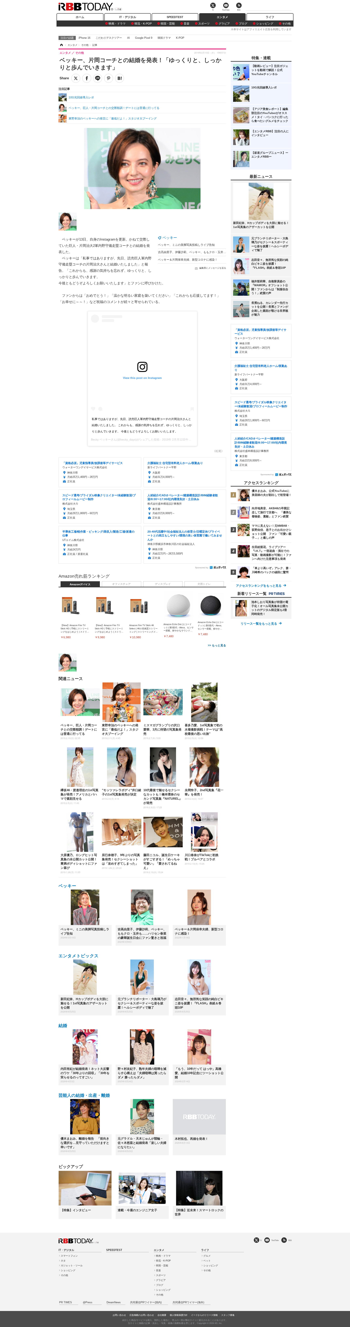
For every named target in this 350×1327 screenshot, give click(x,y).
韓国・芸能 (168, 23)
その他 (286, 23)
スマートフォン (69, 1255)
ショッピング (264, 23)
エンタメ (222, 17)
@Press (87, 1302)
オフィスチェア (121, 584)
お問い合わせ (119, 1315)
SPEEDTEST (175, 17)
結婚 (63, 1025)
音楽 (186, 23)
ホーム (80, 17)
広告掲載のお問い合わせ (141, 1315)
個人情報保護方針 (179, 1315)
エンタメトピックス (79, 955)
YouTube (275, 1240)
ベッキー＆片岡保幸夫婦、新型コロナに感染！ (188, 259)
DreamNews (114, 1302)
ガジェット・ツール (72, 1265)
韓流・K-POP (143, 23)
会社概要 (161, 1315)
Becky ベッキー (101, 439)
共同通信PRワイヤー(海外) (188, 1302)
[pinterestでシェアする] (108, 78)
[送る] (97, 78)
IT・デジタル (127, 17)
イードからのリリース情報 (204, 1315)
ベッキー (169, 238)
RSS (290, 1240)
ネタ (63, 1260)
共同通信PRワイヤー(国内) (146, 1302)
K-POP (180, 37)
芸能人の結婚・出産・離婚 (84, 1095)
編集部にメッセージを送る (212, 268)
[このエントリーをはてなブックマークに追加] (119, 78)
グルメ (207, 1255)
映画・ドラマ (117, 23)
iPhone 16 (84, 37)
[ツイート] (75, 78)
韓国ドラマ (164, 37)
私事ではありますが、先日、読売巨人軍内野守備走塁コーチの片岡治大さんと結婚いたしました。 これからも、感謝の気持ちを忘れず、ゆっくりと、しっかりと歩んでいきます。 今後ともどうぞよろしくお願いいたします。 (142, 425)
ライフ (270, 17)
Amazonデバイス (80, 584)
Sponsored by (201, 567)
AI (128, 37)
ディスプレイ (163, 584)
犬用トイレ (204, 584)
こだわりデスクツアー (109, 37)
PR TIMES (65, 1302)
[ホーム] (61, 45)
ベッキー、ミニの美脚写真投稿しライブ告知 (186, 244)
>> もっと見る (217, 645)
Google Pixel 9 (143, 37)
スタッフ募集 (228, 1315)
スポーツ (204, 23)
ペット (207, 1260)
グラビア (224, 23)
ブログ (243, 23)
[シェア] (86, 78)
